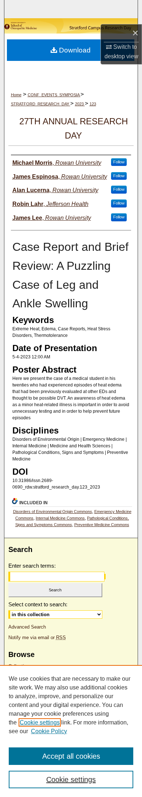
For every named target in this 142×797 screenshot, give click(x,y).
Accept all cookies (71, 756)
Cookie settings (40, 722)
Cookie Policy (49, 731)
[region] (71, 731)
